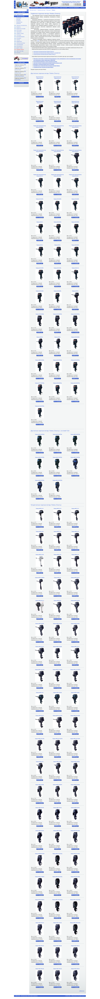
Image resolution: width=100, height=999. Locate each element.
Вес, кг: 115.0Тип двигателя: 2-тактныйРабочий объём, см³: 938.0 (36, 398)
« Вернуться (81, 990)
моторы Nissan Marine (19, 76)
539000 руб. (75, 780)
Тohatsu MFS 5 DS (39, 531)
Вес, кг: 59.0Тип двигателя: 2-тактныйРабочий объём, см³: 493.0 (72, 283)
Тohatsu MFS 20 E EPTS (57, 738)
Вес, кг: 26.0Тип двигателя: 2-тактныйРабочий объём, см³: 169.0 (54, 142)
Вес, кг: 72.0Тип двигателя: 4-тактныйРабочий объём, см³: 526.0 (36, 800)
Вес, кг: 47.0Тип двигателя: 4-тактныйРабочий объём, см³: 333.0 (36, 754)
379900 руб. (57, 665)
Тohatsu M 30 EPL (57, 268)
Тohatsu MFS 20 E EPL (39, 738)
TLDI (38, 40)
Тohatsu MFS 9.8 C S (39, 600)
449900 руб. (57, 757)
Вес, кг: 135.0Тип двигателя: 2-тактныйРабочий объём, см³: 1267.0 (55, 398)
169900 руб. (75, 145)
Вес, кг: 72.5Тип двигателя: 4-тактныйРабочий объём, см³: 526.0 (54, 777)
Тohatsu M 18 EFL (39, 199)
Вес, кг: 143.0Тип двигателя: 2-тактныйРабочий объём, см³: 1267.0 (37, 495)
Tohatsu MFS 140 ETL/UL (75, 922)
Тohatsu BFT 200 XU (39, 968)
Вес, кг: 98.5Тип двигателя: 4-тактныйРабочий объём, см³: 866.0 (54, 846)
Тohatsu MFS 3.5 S (57, 508)
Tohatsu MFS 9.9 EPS (57, 646)
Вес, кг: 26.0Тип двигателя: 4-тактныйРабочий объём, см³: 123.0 (36, 593)
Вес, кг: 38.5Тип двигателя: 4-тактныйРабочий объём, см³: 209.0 (72, 616)
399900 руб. (40, 286)
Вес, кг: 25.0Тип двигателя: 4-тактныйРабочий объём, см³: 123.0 (36, 547)
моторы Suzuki (18, 73)
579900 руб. (57, 803)
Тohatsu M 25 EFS (57, 222)
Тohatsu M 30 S (39, 245)
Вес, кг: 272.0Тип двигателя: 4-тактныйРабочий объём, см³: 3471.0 (55, 984)
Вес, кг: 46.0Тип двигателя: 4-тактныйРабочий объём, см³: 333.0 (54, 685)
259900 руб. (75, 596)
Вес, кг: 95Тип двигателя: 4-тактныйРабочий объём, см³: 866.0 (36, 846)
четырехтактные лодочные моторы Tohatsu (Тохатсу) (44, 54)
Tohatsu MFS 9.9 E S (39, 646)
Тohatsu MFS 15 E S (75, 646)
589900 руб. (57, 332)
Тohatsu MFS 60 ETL (57, 830)
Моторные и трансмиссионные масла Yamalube (43, 64)
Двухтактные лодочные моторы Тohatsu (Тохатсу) (45, 73)
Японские (49, 10)
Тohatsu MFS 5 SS (57, 531)
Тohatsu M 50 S (39, 337)
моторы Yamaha (18, 66)
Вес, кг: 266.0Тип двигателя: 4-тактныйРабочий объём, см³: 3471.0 (37, 984)
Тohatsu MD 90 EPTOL (39, 480)
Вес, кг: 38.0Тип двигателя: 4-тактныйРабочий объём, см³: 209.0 (36, 616)
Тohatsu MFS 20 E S (40, 715)
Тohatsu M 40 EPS (39, 291)
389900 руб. (75, 240)
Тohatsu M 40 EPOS (40, 314)
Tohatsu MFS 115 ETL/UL (75, 899)
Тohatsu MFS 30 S (39, 761)
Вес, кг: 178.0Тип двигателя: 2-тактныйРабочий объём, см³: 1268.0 (55, 495)
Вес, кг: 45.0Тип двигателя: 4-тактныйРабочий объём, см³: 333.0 (54, 662)
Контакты (83, 7)
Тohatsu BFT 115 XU (57, 922)
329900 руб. (40, 665)
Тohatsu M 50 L (57, 337)
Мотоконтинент (33, 10)
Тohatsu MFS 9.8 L (57, 600)
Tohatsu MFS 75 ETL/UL (57, 853)
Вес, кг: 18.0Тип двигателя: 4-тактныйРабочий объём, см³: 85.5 (72, 524)
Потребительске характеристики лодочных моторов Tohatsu (46, 65)
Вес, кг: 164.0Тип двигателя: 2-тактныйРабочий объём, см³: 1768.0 (72, 398)
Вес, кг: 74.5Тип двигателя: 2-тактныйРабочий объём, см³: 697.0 (36, 329)
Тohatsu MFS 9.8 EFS (75, 600)
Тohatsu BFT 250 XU (75, 968)
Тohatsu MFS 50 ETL (39, 830)
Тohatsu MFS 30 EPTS (57, 784)
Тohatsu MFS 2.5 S (39, 508)
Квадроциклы (43, 7)
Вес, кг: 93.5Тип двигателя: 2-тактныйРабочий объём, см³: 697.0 (36, 449)
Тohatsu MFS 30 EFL (57, 761)
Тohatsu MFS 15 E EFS (39, 669)
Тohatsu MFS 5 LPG (40, 554)
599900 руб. (57, 378)
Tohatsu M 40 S (75, 291)
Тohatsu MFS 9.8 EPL (75, 623)
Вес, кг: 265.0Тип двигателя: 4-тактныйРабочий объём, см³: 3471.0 (72, 961)
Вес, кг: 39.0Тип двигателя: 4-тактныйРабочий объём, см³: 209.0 (36, 639)
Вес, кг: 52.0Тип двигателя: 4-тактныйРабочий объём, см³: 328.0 (36, 708)
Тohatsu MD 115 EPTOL (57, 480)
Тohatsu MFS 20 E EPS (75, 715)
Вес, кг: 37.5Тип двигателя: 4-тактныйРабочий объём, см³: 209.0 (54, 616)
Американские (19, 22)
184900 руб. (40, 169)
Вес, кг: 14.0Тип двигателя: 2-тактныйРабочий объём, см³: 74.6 (72, 93)
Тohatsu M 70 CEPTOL (39, 383)
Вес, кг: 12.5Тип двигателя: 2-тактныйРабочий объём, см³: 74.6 (36, 93)
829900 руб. (57, 849)
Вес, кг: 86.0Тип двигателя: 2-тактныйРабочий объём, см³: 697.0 (72, 375)
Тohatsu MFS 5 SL (75, 531)
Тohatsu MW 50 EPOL (39, 360)
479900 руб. (75, 309)
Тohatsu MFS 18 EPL (75, 692)
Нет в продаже (39, 96)
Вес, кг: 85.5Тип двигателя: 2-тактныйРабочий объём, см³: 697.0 (54, 329)
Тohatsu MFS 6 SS (57, 554)
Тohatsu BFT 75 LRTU (75, 853)
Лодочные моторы (41, 10)
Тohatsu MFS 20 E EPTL (75, 738)
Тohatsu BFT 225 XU (57, 968)
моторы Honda (18, 69)
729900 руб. (75, 826)
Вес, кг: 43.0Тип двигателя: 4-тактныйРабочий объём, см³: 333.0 (36, 662)
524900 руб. (40, 332)
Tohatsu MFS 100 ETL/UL (57, 899)
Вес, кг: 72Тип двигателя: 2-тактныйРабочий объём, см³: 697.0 (72, 306)
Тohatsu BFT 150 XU (57, 945)
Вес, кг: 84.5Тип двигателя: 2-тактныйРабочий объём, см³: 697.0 (36, 375)
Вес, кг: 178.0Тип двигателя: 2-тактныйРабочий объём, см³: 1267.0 (72, 472)
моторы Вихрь (18, 79)
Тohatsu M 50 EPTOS (57, 360)
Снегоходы (56, 7)
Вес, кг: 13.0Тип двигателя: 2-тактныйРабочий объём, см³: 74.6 (54, 93)
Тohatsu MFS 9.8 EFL (39, 623)
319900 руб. (40, 240)
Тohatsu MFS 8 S (57, 577)
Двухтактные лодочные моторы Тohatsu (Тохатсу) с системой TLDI (50, 430)
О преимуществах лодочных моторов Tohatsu (43, 67)
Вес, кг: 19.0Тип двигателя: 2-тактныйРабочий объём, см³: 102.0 (36, 118)
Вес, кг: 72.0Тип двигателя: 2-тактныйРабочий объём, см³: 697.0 (36, 352)
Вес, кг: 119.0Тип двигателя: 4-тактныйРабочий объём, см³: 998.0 (36, 869)
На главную (14, 2)
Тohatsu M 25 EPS (75, 222)
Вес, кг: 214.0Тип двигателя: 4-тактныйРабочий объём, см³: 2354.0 (37, 938)
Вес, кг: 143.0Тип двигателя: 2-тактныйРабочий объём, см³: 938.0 (54, 472)
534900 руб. (75, 355)
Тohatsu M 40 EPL (57, 291)
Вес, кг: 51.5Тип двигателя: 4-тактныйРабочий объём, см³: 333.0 (72, 685)
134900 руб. (57, 121)
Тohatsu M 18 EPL (75, 199)
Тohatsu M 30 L (57, 245)
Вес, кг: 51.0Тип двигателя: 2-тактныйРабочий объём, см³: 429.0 (36, 237)
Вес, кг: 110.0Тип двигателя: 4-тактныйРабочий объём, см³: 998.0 (72, 846)
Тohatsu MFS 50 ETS (75, 807)
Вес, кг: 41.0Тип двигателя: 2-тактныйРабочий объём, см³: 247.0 (72, 167)
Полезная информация (74, 7)
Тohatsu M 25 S (39, 222)
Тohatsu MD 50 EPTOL (39, 457)
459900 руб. (75, 757)
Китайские (18, 20)
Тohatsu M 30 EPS (39, 268)
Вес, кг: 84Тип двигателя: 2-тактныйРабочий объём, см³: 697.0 (72, 352)
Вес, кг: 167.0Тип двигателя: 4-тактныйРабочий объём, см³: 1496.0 (37, 915)
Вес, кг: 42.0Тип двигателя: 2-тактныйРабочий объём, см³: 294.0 (72, 191)
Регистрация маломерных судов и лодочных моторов (45, 61)
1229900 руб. (57, 872)
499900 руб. (57, 355)
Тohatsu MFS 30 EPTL (75, 784)
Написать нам (14, 4)
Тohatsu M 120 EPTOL (75, 383)
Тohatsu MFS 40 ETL (57, 807)
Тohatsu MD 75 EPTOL (75, 457)
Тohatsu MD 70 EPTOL (57, 457)
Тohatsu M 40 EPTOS (57, 314)
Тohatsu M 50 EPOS (75, 337)
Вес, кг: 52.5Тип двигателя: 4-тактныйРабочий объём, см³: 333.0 (72, 754)
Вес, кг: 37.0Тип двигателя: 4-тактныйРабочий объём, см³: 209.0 (54, 593)
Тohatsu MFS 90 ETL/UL (57, 876)
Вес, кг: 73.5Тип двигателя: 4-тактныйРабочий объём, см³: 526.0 (72, 800)
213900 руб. (40, 194)
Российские (18, 17)
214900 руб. (75, 194)
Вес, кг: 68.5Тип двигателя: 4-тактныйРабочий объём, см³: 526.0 (36, 777)
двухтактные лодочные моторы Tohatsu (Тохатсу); (43, 51)
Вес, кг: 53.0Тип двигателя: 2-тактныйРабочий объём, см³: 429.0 (72, 260)
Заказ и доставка (63, 7)
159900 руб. (57, 572)
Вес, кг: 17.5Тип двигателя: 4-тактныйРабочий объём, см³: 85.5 (36, 524)
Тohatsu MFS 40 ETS (39, 807)
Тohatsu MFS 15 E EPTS (75, 669)
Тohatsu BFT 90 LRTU (75, 876)
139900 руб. (75, 526)
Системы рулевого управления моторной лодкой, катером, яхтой (47, 63)
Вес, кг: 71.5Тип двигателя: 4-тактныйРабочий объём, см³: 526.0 (72, 777)
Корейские (18, 23)
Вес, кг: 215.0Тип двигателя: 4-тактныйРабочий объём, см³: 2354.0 (55, 938)
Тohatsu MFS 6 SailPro (39, 577)
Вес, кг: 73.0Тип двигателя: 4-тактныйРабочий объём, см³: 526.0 (54, 800)
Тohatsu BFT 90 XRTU (39, 899)
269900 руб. (40, 619)
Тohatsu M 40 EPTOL (75, 314)
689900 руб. (40, 826)
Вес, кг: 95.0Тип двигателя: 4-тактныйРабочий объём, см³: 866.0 (36, 823)
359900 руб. (40, 688)
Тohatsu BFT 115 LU (40, 922)
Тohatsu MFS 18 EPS (57, 692)
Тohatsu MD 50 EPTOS (75, 434)
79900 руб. (57, 96)
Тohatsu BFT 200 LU (75, 945)
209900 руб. (75, 169)
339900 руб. (40, 263)
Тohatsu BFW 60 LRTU (39, 853)
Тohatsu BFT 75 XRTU (39, 876)
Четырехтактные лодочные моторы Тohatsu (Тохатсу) (46, 505)
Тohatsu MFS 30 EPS (75, 761)
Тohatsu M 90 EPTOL (57, 383)
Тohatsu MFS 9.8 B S (75, 577)
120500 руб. (40, 596)
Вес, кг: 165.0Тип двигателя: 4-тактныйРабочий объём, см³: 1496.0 (72, 869)
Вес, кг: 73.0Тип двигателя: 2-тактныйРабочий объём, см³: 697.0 (54, 352)
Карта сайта (14, 6)
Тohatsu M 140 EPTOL (39, 406)
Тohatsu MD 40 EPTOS (39, 434)
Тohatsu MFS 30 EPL (39, 784)
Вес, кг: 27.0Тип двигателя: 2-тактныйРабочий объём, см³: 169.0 (54, 167)
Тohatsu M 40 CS (75, 268)
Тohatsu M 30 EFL (75, 245)
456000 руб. (40, 780)
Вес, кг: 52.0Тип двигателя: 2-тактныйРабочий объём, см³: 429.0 (54, 237)
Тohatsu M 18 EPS (57, 199)
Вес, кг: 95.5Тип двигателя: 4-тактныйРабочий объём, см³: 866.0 (54, 823)
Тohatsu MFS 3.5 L (75, 508)
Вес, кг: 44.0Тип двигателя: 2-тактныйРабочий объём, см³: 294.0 (54, 214)
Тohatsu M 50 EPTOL (75, 360)
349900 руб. (57, 217)
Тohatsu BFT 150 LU (39, 945)
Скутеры (50, 7)
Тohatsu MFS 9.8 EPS (57, 623)
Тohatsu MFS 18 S (39, 692)
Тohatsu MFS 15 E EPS (57, 669)
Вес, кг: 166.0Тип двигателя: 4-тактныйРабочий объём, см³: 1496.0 (37, 892)
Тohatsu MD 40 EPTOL (57, 434)
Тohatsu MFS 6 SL (75, 554)
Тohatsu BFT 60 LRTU (75, 830)
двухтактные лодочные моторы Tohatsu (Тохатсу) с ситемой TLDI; (47, 52)
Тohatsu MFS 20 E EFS (57, 715)
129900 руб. (57, 526)
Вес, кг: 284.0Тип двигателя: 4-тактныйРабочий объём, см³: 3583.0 (72, 984)
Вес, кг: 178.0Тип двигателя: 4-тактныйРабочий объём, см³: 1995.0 (55, 869)
